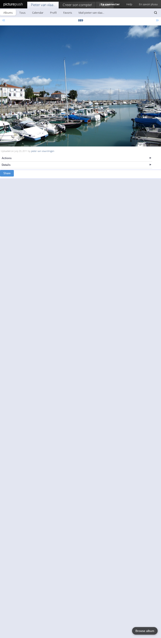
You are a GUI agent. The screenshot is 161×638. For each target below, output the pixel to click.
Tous (22, 12)
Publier (104, 4)
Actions (7, 158)
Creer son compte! (77, 4)
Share (6, 173)
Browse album (144, 631)
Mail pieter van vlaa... (91, 12)
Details (6, 164)
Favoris (67, 12)
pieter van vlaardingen (42, 151)
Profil (53, 12)
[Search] (155, 12)
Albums (8, 12)
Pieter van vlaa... (43, 4)
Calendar (37, 12)
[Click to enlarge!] (80, 85)
